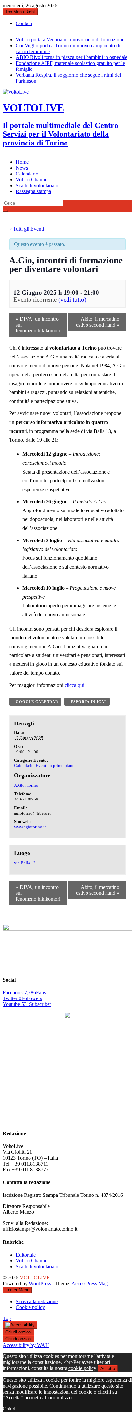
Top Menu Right (20, 11)
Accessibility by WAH (26, 1345)
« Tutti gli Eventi (26, 229)
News (22, 168)
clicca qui (74, 685)
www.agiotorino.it (30, 826)
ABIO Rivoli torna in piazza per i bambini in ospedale (71, 57)
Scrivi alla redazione (37, 1301)
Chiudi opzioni (18, 1332)
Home (22, 162)
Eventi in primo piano (55, 765)
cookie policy (82, 1368)
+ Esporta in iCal (87, 702)
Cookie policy (30, 1307)
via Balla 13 (25, 863)
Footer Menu (17, 1289)
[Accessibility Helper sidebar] (20, 1325)
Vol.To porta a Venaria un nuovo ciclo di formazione (70, 39)
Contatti (24, 23)
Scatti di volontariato (37, 185)
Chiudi (10, 1408)
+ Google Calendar (35, 702)
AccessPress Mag (89, 1283)
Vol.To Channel (32, 179)
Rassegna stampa (33, 191)
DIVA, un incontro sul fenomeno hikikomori (38, 324)
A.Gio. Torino (26, 785)
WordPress (40, 1283)
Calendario (27, 173)
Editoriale (26, 1254)
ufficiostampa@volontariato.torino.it (40, 1229)
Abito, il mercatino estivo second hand (97, 322)
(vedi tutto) (72, 299)
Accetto (107, 1368)
